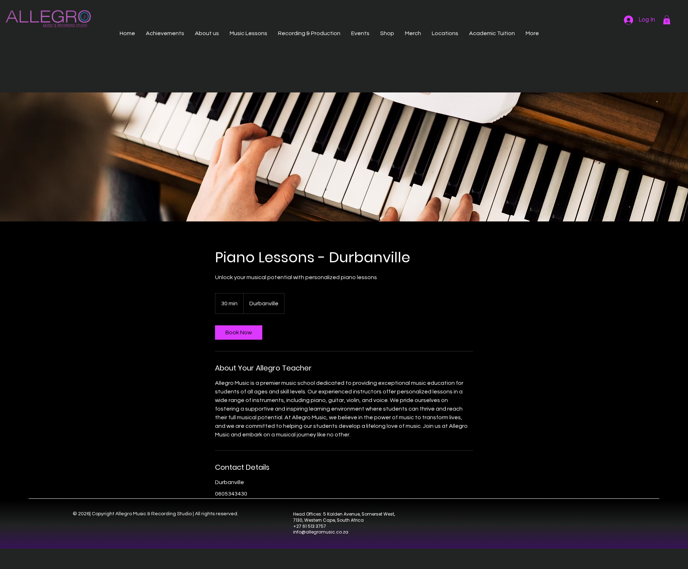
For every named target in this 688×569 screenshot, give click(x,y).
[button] (666, 19)
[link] (238, 332)
